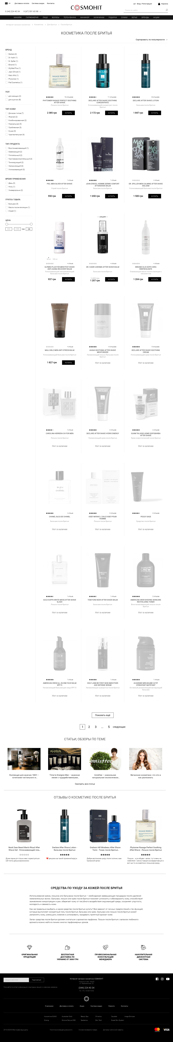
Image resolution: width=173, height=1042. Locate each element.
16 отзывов (68, 97)
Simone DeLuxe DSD (69, 1020)
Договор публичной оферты (113, 1030)
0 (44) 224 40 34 (12, 11)
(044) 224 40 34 (86, 987)
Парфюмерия (32, 17)
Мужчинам (99, 17)
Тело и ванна (70, 17)
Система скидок (96, 1006)
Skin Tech (98, 1020)
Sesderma (84, 1020)
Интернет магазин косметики (18, 25)
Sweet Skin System (117, 1020)
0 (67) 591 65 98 (31, 11)
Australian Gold (67, 1016)
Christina (98, 1016)
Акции (156, 17)
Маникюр (84, 17)
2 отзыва (112, 430)
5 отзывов (155, 347)
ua (9, 3)
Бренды (145, 17)
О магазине (49, 1006)
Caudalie (114, 1016)
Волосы (55, 17)
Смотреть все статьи (85, 784)
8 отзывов (155, 97)
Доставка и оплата (66, 1006)
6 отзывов (112, 347)
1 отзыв (70, 180)
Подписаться (36, 980)
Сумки (124, 17)
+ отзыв (156, 180)
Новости (111, 1006)
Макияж (18, 17)
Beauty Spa (84, 1016)
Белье (134, 17)
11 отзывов (112, 97)
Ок (29, 229)
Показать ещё (102, 715)
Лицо (45, 17)
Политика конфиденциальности (61, 1030)
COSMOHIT (86, 7)
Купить (68, 113)
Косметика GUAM (50, 1016)
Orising (46, 1020)
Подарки (113, 17)
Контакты (124, 1006)
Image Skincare (129, 1016)
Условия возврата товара (88, 1030)
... (102, 727)
